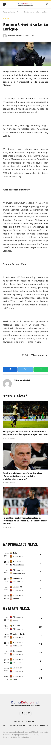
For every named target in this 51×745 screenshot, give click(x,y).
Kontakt (18, 722)
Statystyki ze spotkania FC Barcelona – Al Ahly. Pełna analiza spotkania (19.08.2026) (25, 433)
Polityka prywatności (14, 726)
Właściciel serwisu (38, 726)
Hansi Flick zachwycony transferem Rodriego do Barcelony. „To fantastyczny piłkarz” (25, 521)
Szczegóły (34, 735)
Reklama (30, 722)
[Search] (47, 4)
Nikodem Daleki (14, 36)
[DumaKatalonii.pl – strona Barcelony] (25, 4)
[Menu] (4, 4)
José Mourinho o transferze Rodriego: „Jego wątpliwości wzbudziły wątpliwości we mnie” (23, 476)
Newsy (19, 12)
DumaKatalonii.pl (9, 12)
